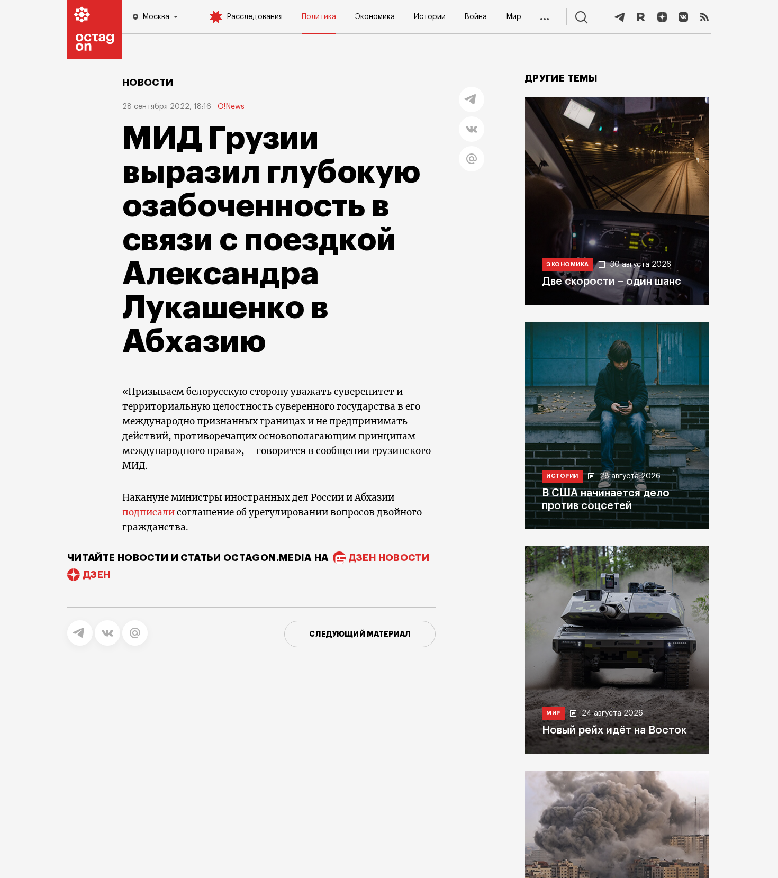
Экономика (375, 17)
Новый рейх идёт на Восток (614, 730)
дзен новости (389, 558)
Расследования (255, 17)
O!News (231, 107)
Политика (319, 17)
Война (475, 17)
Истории (430, 17)
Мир (513, 17)
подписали (148, 512)
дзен (96, 575)
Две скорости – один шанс (611, 281)
